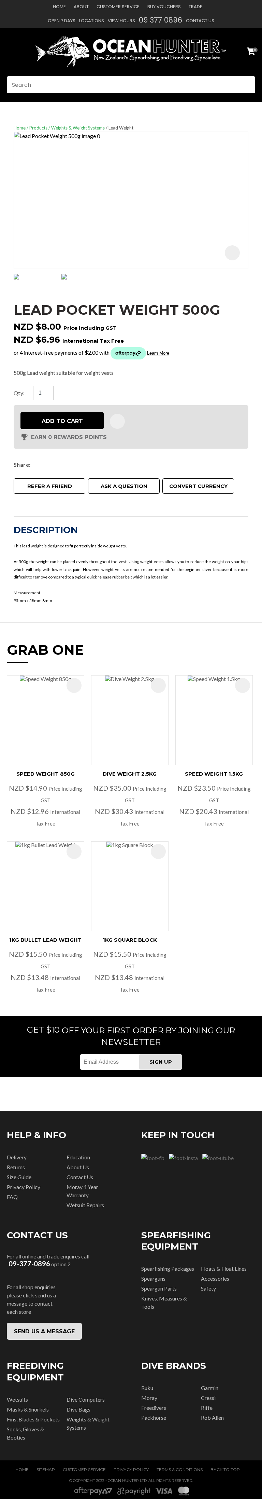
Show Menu (11, 51)
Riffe (207, 1407)
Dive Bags (78, 1409)
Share (21, 464)
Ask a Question (124, 486)
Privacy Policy (23, 1187)
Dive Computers (86, 1399)
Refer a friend (49, 486)
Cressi (208, 1397)
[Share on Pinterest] (64, 465)
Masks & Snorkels (28, 1409)
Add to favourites (74, 685)
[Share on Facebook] (34, 464)
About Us (78, 1167)
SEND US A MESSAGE (44, 1331)
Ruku (147, 1388)
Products (38, 128)
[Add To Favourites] (117, 421)
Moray (149, 1397)
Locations (91, 20)
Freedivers (153, 1407)
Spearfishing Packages (167, 1268)
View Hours (121, 20)
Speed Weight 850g (45, 774)
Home (59, 6)
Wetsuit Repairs (85, 1205)
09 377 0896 (160, 20)
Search (247, 84)
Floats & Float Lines (224, 1268)
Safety (208, 1288)
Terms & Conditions (180, 1469)
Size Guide (19, 1177)
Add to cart (62, 421)
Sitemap (46, 1469)
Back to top (225, 1469)
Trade (195, 6)
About (81, 6)
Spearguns (153, 1278)
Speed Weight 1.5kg (214, 774)
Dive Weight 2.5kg (130, 774)
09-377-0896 (29, 1263)
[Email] (53, 464)
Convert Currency (198, 486)
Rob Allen (212, 1417)
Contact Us (200, 20)
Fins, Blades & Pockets (33, 1419)
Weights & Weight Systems (78, 128)
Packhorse (153, 1417)
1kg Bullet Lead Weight (45, 940)
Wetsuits (17, 1399)
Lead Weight (120, 128)
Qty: (19, 393)
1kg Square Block (130, 940)
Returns (16, 1167)
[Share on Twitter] (43, 464)
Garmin (209, 1388)
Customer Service (118, 6)
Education (78, 1157)
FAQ (12, 1197)
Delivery (17, 1157)
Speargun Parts (159, 1288)
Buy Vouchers (164, 6)
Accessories (215, 1278)
